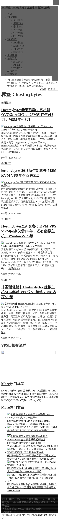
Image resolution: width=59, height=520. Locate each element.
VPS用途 (18, 49)
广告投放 (12, 74)
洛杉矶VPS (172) (32, 390)
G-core (35, 512)
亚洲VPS (18, 33)
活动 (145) (47, 394)
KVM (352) (7, 390)
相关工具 (12, 58)
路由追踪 (18, 61)
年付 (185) (18, 390)
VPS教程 (12, 39)
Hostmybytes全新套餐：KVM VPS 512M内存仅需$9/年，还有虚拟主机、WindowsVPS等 (28, 231)
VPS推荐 (12, 17)
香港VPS (18, 26)
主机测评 (12, 55)
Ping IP (16, 64)
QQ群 (43, 89)
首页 (9, 13)
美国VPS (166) (48, 390)
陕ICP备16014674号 (36, 515)
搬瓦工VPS (20, 512)
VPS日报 (20, 515)
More (5, 384)
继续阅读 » (14, 152)
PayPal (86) (49, 397)
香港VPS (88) (37, 397)
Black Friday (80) (32, 400)
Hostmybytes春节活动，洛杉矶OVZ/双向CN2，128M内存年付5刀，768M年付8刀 (27, 115)
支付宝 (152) (35, 394)
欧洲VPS (18, 36)
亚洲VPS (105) (13, 397)
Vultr (28, 512)
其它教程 (18, 52)
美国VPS (18, 29)
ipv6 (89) (25, 397)
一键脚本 (18, 67)
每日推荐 (18, 20)
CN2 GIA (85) (17, 400)
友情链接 (12, 71)
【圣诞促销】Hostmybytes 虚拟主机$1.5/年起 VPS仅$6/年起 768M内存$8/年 (28, 292)
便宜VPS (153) (21, 394)
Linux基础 (18, 45)
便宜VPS (18, 23)
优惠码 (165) (7, 394)
